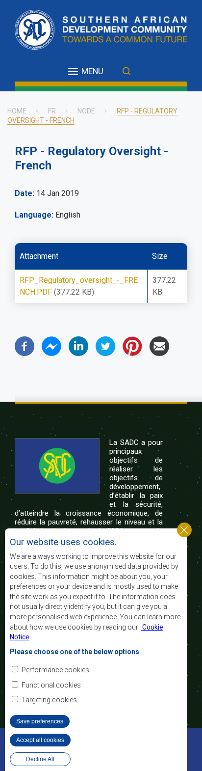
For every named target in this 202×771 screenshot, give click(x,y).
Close (184, 530)
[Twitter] (105, 353)
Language (33, 215)
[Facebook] (24, 353)
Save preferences (39, 721)
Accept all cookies (40, 740)
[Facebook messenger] (51, 353)
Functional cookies (51, 685)
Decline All (40, 759)
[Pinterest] (132, 353)
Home (16, 111)
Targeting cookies (49, 700)
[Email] (159, 353)
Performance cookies (55, 670)
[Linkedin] (78, 353)
